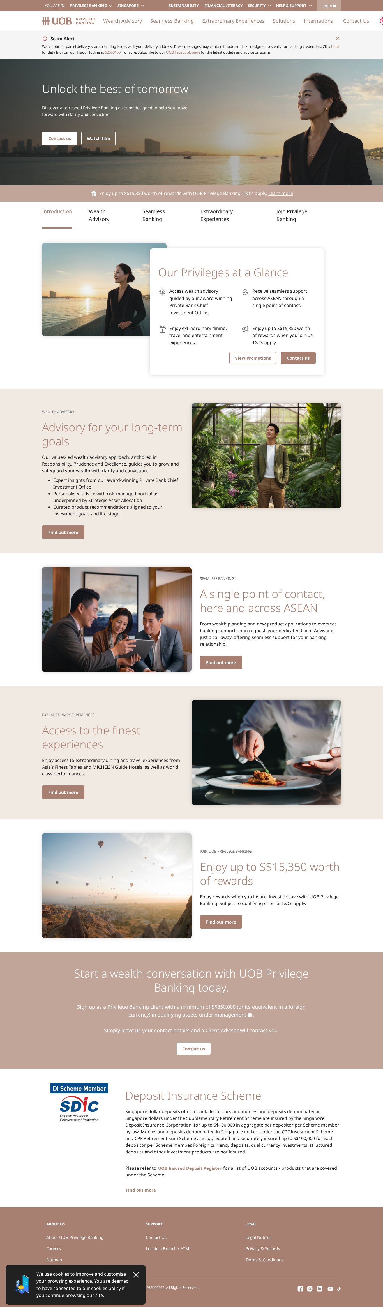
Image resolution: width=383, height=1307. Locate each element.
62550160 (113, 52)
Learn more (280, 193)
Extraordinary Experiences (233, 20)
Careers (53, 1248)
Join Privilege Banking (291, 215)
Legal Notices (258, 1237)
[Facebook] (300, 1288)
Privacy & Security (263, 1248)
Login (326, 5)
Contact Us (356, 20)
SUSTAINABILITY (184, 5)
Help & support (291, 5)
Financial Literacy (223, 5)
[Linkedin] (319, 1288)
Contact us (59, 138)
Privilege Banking (88, 5)
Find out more (63, 532)
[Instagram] (310, 1288)
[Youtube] (330, 1288)
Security (257, 5)
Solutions (284, 20)
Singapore (128, 5)
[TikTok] (339, 1288)
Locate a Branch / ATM (167, 1248)
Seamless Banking (172, 20)
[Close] (136, 1275)
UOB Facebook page (183, 52)
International (319, 20)
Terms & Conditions (264, 1259)
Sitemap (54, 1259)
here (335, 46)
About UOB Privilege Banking (74, 1237)
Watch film (98, 138)
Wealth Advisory (122, 20)
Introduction (57, 211)
